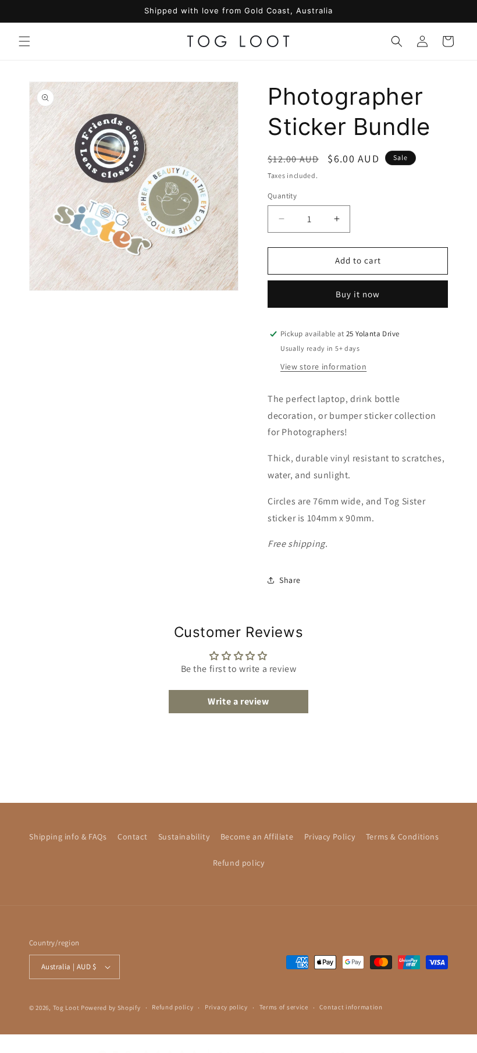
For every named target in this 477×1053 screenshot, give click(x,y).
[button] (24, 41)
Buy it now (358, 294)
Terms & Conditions (402, 836)
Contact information (350, 1007)
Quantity (282, 196)
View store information (323, 366)
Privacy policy (226, 1007)
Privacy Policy (329, 836)
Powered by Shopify (111, 1008)
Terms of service (283, 1007)
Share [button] (290, 580)
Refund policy (239, 863)
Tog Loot (66, 1008)
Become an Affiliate (256, 836)
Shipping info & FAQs (67, 836)
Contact (132, 836)
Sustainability (183, 836)
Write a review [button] (238, 701)
